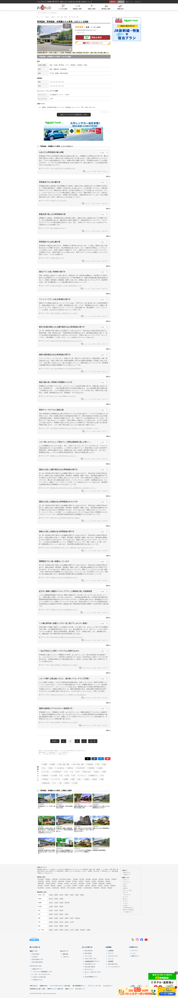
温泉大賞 (65, 954)
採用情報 (110, 961)
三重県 (66, 914)
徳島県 (51, 926)
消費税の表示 (43, 986)
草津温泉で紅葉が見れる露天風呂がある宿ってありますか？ (66, 341)
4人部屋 (54, 775)
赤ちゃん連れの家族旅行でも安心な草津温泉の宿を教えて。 (66, 368)
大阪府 (61, 918)
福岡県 (51, 929)
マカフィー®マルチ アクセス (93, 973)
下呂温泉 (88, 883)
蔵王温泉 (101, 879)
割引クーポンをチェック (94, 43)
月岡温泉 (87, 881)
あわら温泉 (74, 883)
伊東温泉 (107, 881)
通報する (108, 176)
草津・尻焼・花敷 (64, 764)
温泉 (104, 764)
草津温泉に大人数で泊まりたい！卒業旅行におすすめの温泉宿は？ (68, 694)
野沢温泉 (74, 881)
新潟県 (61, 906)
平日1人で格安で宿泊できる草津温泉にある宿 (62, 168)
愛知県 (61, 914)
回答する (113, 1)
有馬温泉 (40, 885)
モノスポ (125, 897)
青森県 (56, 894)
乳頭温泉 (75, 879)
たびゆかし (126, 905)
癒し (80, 779)
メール (133, 953)
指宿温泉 (109, 887)
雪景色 (87, 779)
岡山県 (61, 922)
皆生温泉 (87, 885)
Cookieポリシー (108, 986)
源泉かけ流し (87, 771)
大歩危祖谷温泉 (87, 887)
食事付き (70, 768)
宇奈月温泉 (81, 883)
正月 (78, 771)
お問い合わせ (33, 986)
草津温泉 (90, 764)
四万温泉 (54, 881)
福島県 (82, 894)
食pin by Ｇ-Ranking (128, 909)
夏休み (67, 783)
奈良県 (72, 918)
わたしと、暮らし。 (128, 890)
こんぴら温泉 (67, 885)
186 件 (98, 27)
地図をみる (80, 32)
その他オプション (37, 980)
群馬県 (53, 764)
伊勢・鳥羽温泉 (71, 887)
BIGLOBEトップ (80, 989)
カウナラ (125, 901)
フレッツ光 (88, 956)
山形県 (77, 894)
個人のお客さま (35, 947)
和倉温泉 (60, 883)
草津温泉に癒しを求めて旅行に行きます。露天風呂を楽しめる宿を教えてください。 (73, 488)
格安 (51, 768)
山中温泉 (66, 883)
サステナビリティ (113, 956)
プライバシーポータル (94, 986)
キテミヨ (125, 892)
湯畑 (102, 779)
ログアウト (138, 1)
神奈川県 (67, 902)
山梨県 (51, 906)
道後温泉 (59, 885)
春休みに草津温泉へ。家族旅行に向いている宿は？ (64, 313)
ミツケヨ (125, 903)
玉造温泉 (81, 885)
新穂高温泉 (102, 883)
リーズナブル (56, 779)
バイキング (82, 775)
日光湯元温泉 (55, 887)
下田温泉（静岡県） (50, 883)
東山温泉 (94, 879)
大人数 (75, 783)
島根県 (56, 922)
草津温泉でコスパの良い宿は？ (58, 200)
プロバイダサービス (90, 959)
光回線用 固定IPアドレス (92, 961)
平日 (98, 764)
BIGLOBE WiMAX (37, 962)
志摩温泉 (79, 887)
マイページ (130, 1)
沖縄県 (88, 929)
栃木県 (51, 898)
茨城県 (61, 898)
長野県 (56, 906)
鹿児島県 (82, 929)
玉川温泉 (47, 887)
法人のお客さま (87, 947)
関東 (73, 779)
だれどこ (125, 884)
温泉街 (95, 779)
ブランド (110, 953)
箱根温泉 (63, 887)
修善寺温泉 (41, 883)
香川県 (56, 926)
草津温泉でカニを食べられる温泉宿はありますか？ (64, 577)
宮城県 (66, 894)
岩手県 (61, 894)
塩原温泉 (68, 881)
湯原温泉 (93, 885)
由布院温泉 (96, 887)
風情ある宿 (46, 783)
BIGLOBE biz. (89, 951)
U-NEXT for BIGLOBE (39, 977)
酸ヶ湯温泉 (41, 887)
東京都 (61, 902)
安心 (74, 775)
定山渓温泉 (41, 879)
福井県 (61, 910)
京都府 (56, 918)
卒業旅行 (45, 779)
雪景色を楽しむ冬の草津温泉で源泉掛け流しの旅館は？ (65, 518)
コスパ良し (46, 771)
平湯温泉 (94, 883)
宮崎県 (77, 929)
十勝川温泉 (55, 879)
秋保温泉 (88, 879)
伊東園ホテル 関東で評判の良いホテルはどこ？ (63, 456)
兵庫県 (66, 918)
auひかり (35, 957)
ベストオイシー (127, 894)
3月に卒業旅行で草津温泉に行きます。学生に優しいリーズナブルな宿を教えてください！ (74, 428)
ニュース (110, 959)
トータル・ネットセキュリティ (41, 974)
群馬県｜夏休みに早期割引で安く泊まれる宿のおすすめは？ (66, 637)
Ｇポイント (126, 879)
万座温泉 (47, 881)
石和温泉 (93, 881)
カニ (55, 783)
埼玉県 (51, 902)
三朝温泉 (74, 885)
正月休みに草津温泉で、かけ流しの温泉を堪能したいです (66, 285)
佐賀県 (56, 929)
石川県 (56, 910)
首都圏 (66, 779)
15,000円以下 (58, 771)
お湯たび (125, 888)
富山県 (51, 910)
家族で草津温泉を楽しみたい (58, 228)
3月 (103, 775)
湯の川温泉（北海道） (65, 879)
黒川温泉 (106, 885)
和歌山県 (77, 918)
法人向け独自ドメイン (91, 977)
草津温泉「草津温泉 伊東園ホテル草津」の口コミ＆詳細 (62, 21)
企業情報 (108, 947)
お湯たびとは (126, 872)
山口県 (72, 922)
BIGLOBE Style (112, 964)
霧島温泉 (113, 885)
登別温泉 (47, 879)
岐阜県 (56, 914)
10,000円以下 (81, 768)
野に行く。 (126, 899)
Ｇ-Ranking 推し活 (128, 907)
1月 (67, 771)
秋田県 (72, 894)
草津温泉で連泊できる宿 (57, 258)
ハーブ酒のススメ (127, 912)
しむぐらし (66, 957)
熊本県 (66, 929)
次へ (91, 741)
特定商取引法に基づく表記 (37, 989)
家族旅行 (45, 775)
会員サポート (135, 956)
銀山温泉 (107, 879)
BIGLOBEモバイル (37, 959)
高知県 (66, 926)
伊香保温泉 (41, 881)
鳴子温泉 (81, 879)
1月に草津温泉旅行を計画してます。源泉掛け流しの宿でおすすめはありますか (71, 547)
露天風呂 (91, 768)
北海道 (51, 894)
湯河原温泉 (101, 881)
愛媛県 (61, 926)
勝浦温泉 (53, 885)
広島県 (66, 922)
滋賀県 (51, 918)
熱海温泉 (103, 887)
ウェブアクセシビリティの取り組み (60, 986)
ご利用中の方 (133, 947)
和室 (104, 771)
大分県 (72, 929)
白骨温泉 (81, 881)
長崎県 (61, 929)
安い (44, 768)
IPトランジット (89, 969)
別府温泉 (100, 885)
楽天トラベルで (73, 114)
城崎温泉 (108, 883)
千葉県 (56, 902)
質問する (120, 1)
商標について (69, 989)
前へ (55, 741)
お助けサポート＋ (37, 969)
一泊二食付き (60, 768)
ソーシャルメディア (114, 967)
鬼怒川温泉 (61, 881)
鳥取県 (51, 922)
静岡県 (51, 914)
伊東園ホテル (94, 775)
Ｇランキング (126, 882)
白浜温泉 (46, 885)
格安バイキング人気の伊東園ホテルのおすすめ (63, 396)
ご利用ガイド (126, 874)
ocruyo (124, 886)
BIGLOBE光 (35, 954)
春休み (97, 771)
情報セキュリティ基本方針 (55, 989)
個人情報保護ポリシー (79, 986)
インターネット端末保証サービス (42, 972)
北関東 (45, 764)
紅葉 (67, 775)
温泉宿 (100, 768)
